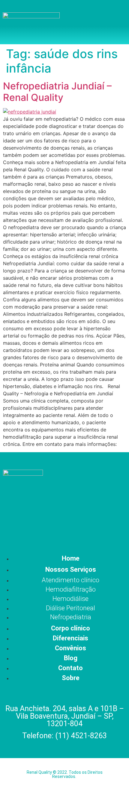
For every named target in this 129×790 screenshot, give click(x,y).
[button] (110, 22)
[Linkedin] (94, 531)
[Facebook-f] (34, 531)
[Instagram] (54, 531)
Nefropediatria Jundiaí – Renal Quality (57, 91)
